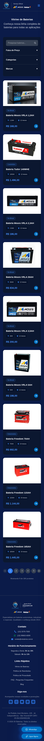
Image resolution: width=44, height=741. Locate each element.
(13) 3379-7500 (24, 632)
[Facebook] (11, 702)
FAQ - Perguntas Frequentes (22, 680)
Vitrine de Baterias (22, 667)
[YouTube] (22, 702)
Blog (22, 684)
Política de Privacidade (22, 675)
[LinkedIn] (28, 702)
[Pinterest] (33, 702)
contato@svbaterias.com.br (24, 639)
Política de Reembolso (22, 671)
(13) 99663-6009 (23, 635)
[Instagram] (16, 702)
